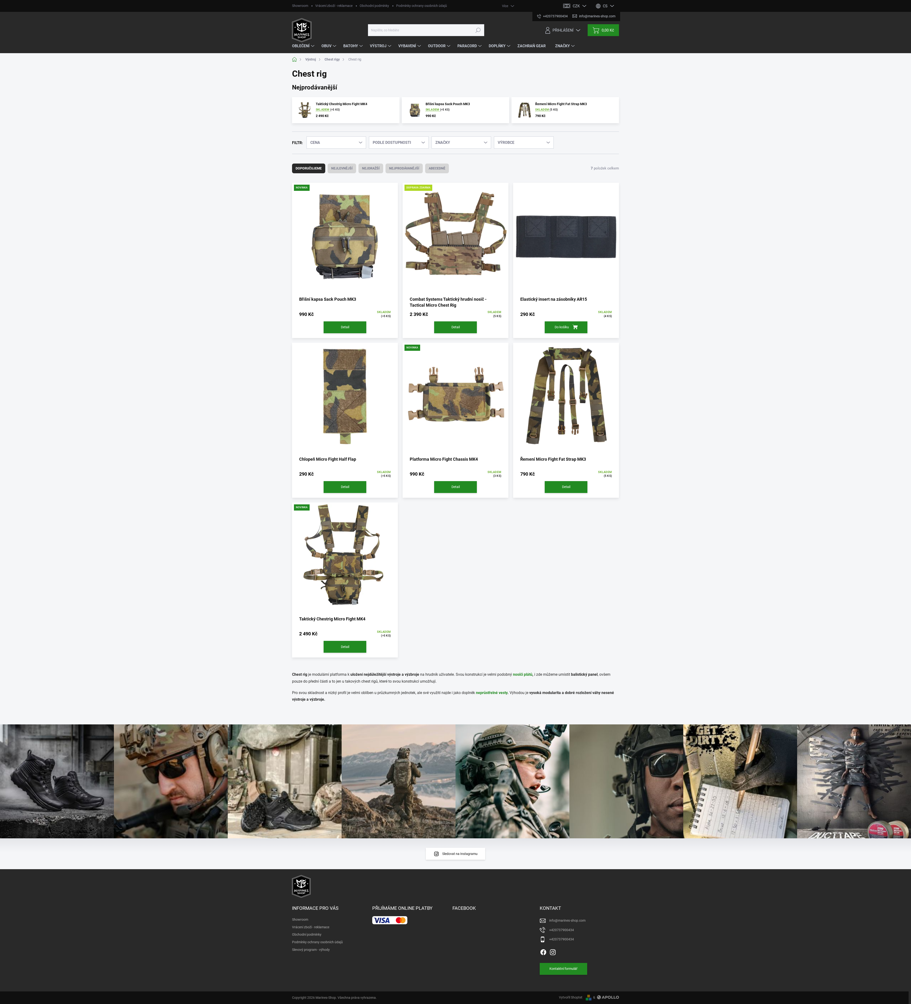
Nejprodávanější (404, 168)
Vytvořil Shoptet (570, 997)
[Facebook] (543, 951)
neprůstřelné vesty (491, 692)
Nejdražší (371, 168)
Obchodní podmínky (374, 6)
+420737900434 (561, 930)
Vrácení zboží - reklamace (334, 6)
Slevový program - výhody (311, 950)
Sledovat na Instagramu (460, 854)
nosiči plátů (522, 674)
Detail (345, 327)
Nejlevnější (342, 168)
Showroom (300, 6)
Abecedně (437, 168)
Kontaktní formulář (563, 969)
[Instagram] (552, 951)
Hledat (478, 30)
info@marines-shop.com (567, 920)
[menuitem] (304, 46)
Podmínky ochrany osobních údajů (421, 6)
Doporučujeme (309, 168)
